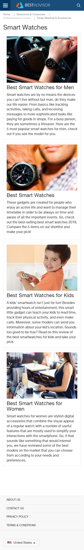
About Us (13, 500)
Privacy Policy (17, 516)
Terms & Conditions (21, 525)
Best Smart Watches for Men (40, 87)
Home (6, 14)
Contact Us (15, 508)
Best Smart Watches (30, 195)
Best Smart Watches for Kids (40, 295)
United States (23, 542)
